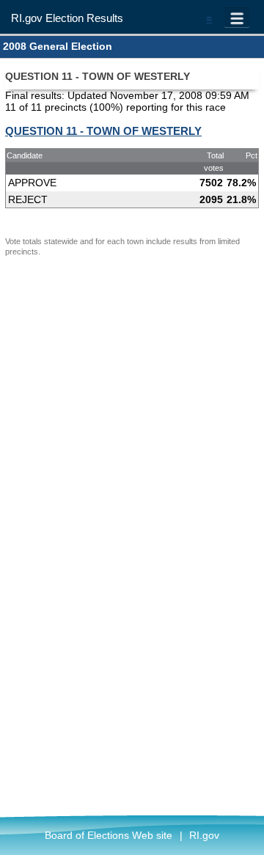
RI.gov (204, 835)
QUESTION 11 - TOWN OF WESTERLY (103, 131)
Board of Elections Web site (108, 835)
